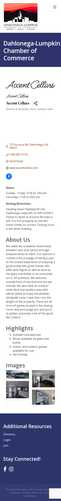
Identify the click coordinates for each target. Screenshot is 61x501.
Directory (9, 434)
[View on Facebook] (9, 178)
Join (5, 445)
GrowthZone (30, 495)
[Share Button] (35, 103)
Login (7, 440)
